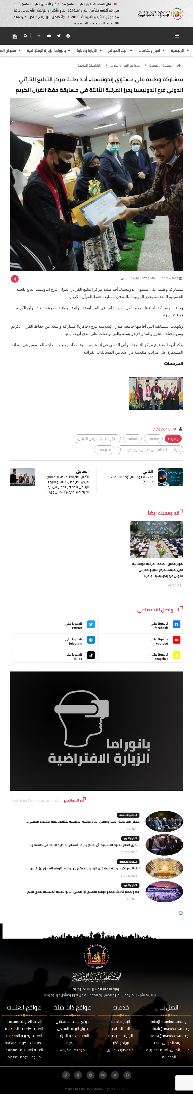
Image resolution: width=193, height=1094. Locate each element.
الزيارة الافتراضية (120, 1035)
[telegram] (90, 1075)
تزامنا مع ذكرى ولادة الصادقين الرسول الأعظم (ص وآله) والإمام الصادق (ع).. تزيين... (83, 868)
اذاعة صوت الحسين (120, 1049)
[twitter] (59, 36)
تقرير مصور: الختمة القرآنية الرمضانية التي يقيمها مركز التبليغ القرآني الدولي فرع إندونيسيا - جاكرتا (157, 570)
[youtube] (49, 36)
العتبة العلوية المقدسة (24, 1021)
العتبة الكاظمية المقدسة (24, 1028)
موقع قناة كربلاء (72, 1049)
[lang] (15, 36)
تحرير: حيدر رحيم (164, 429)
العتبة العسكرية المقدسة (24, 1042)
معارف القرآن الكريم (125, 65)
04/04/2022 (170, 278)
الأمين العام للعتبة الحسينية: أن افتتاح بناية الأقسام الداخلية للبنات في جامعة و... (84, 845)
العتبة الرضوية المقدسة (24, 1035)
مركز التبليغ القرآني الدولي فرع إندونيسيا (150, 449)
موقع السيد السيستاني (72, 1021)
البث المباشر (121, 1028)
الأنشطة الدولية (89, 65)
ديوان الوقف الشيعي (72, 1028)
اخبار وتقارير (130, 838)
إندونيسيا (104, 449)
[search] (25, 35)
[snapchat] (78, 1075)
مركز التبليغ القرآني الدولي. (97, 438)
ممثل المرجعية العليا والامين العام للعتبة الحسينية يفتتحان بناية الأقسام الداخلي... (82, 821)
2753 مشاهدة (140, 278)
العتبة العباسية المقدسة (24, 1049)
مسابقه (153, 438)
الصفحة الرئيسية (161, 65)
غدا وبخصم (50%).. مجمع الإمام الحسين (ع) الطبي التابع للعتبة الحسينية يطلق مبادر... (82, 892)
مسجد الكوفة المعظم (24, 1057)
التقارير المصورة (128, 815)
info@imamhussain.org (168, 1021)
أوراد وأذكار (121, 1042)
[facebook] (68, 36)
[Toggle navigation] (177, 35)
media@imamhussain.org (169, 1035)
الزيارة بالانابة (120, 1021)
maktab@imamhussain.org (169, 1028)
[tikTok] (66, 1075)
